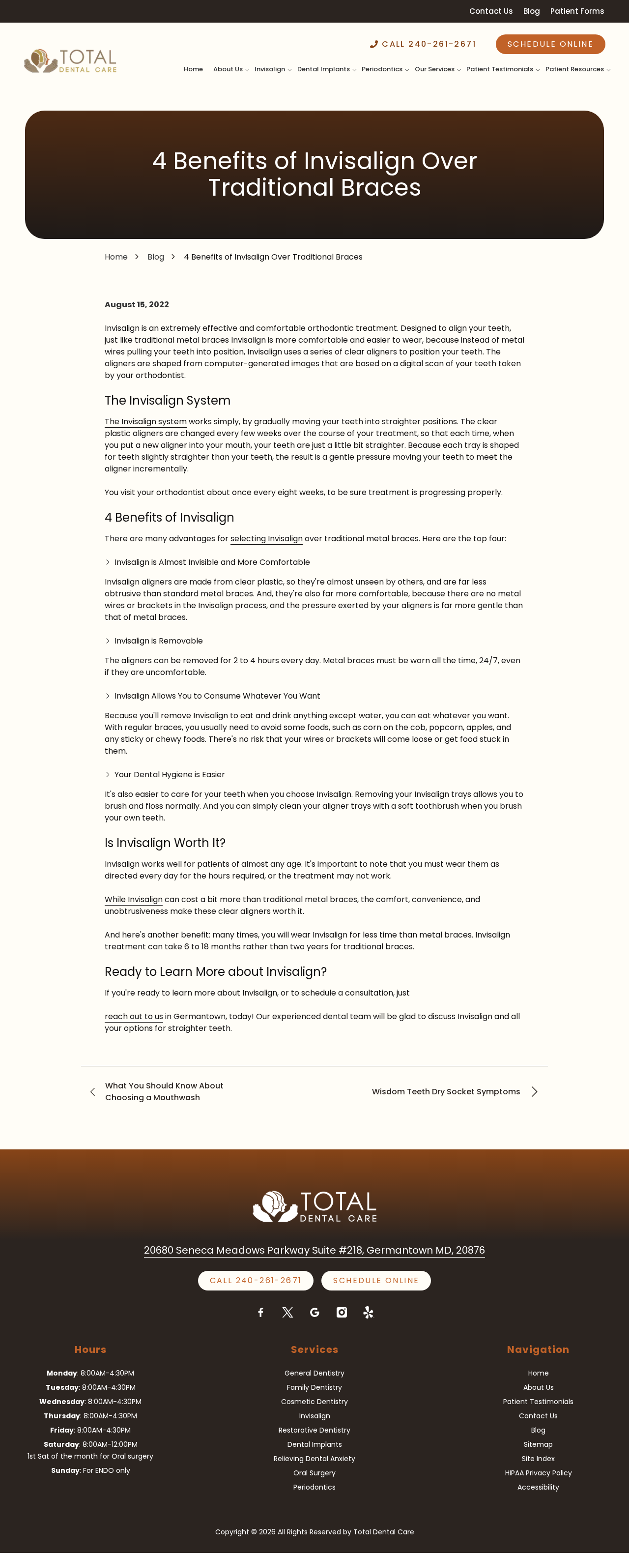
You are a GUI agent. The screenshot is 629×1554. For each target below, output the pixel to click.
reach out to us (134, 1016)
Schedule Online (551, 44)
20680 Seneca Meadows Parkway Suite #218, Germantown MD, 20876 (314, 1250)
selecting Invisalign (266, 538)
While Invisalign (134, 899)
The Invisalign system (146, 421)
